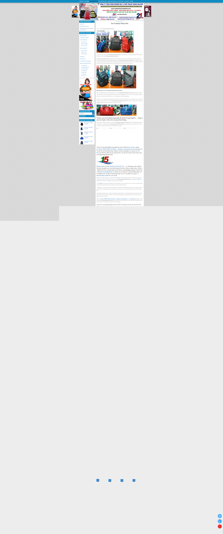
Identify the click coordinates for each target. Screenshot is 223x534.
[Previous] (96, 488)
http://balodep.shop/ (104, 434)
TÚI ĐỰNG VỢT (84, 70)
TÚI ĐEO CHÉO (84, 65)
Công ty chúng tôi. (117, 177)
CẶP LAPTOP (83, 52)
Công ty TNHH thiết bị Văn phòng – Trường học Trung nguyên (115, 221)
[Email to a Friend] (120, 469)
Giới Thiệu (87, 1)
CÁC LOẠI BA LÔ (83, 39)
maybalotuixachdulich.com (90, 508)
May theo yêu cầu (94, 1)
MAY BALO (102, 415)
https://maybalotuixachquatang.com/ (107, 455)
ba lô (129, 147)
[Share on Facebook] (116, 469)
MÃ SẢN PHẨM (120, 1)
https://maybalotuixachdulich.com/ (107, 429)
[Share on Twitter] (118, 469)
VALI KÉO (82, 56)
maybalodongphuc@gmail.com (106, 423)
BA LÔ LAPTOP (84, 42)
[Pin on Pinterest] (122, 469)
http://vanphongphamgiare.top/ (107, 437)
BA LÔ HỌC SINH (84, 43)
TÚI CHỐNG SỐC (109, 292)
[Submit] (93, 113)
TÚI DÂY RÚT (83, 74)
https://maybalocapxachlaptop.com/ (108, 449)
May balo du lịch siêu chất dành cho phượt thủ (86, 29)
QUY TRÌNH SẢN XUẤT (102, 1)
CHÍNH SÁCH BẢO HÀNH (112, 1)
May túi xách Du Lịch (84, 26)
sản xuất (129, 260)
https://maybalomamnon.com (106, 457)
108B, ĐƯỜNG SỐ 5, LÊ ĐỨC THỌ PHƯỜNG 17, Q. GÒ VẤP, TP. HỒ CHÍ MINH (118, 418)
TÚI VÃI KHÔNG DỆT (85, 67)
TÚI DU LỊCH (83, 58)
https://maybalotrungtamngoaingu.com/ (109, 451)
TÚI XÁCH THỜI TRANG (85, 61)
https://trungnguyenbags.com (89, 513)
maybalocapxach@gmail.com (89, 519)
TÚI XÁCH (108, 415)
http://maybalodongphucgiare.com (107, 427)
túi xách (133, 147)
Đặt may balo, (133, 198)
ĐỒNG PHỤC (113, 415)
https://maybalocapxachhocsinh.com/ (107, 453)
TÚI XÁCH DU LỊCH (84, 37)
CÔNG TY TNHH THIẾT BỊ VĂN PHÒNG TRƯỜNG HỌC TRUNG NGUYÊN (111, 412)
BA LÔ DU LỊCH (83, 35)
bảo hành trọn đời (103, 175)
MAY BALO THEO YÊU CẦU (117, 166)
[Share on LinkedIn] (124, 469)
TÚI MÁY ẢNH (83, 72)
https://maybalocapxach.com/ (90, 514)
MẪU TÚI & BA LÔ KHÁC (85, 63)
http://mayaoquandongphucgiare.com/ (107, 432)
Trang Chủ (81, 1)
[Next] (143, 488)
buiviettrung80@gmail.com (107, 171)
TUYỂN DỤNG (126, 1)
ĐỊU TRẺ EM (83, 75)
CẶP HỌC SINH (84, 53)
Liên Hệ (131, 1)
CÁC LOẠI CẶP (83, 48)
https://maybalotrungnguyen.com (90, 511)
